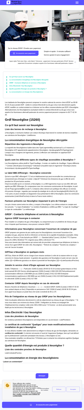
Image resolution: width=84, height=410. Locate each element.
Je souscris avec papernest (25, 53)
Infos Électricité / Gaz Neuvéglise (20, 86)
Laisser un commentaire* (12, 362)
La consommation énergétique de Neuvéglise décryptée (28, 80)
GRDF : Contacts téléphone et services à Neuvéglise (27, 83)
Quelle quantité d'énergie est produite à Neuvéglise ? (28, 89)
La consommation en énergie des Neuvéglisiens (26, 92)
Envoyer (42, 376)
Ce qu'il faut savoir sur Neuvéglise (21, 77)
